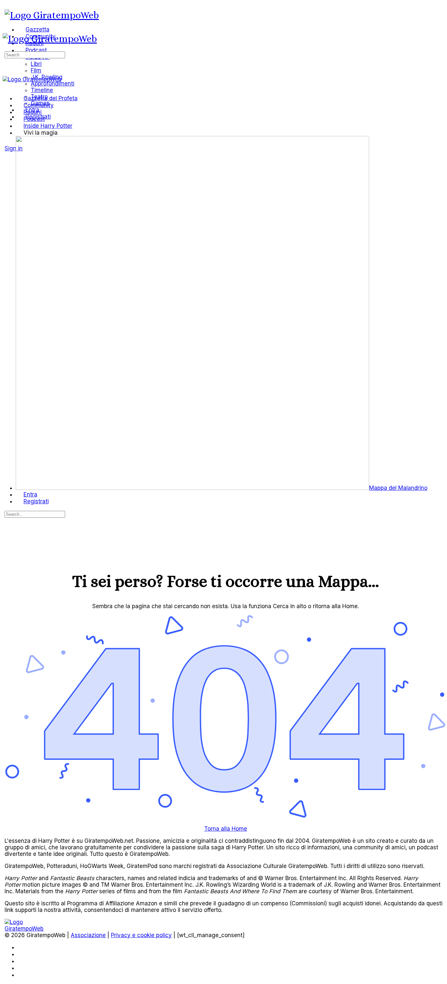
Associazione (88, 935)
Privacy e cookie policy (141, 935)
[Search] (8, 141)
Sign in (14, 148)
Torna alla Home (225, 828)
